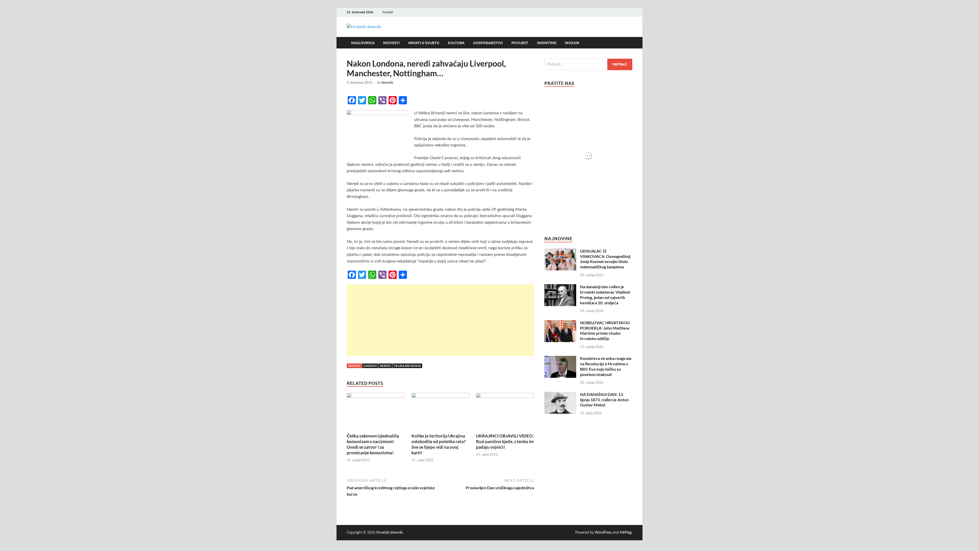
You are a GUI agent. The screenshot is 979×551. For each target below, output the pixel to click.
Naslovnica (363, 43)
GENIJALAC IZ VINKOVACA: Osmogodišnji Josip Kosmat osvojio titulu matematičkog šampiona (605, 258)
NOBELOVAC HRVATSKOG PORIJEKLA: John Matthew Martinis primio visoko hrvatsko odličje (605, 330)
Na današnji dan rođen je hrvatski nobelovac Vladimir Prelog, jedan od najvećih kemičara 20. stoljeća (605, 294)
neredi (385, 366)
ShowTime (546, 43)
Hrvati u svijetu (423, 43)
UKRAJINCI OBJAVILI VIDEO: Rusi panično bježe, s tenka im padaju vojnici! (505, 441)
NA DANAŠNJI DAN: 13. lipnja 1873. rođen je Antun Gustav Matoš (604, 399)
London (370, 366)
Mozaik (572, 43)
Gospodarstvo (488, 43)
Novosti (391, 43)
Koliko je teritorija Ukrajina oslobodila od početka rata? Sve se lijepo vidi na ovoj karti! (438, 444)
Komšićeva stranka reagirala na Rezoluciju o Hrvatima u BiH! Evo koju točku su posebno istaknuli (605, 366)
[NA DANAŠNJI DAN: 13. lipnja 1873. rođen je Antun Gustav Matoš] (560, 395)
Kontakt (387, 12)
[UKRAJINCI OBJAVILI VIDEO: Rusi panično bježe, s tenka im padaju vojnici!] (505, 413)
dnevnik (387, 82)
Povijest (519, 43)
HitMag (626, 532)
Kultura (456, 43)
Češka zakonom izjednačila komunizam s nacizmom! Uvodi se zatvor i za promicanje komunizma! (373, 444)
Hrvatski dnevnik (389, 532)
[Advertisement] (440, 320)
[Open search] (630, 43)
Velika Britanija (407, 366)
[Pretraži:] (588, 64)
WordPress (603, 532)
